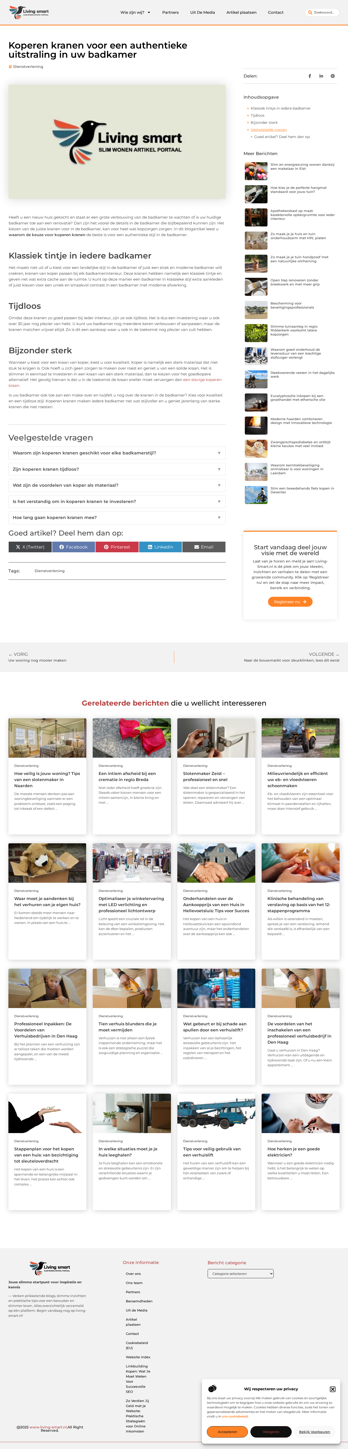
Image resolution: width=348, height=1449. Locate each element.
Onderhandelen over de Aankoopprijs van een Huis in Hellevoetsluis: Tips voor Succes (216, 904)
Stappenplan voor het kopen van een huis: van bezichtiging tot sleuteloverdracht (46, 1155)
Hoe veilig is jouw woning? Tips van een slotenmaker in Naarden (47, 779)
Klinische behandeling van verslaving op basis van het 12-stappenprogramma (298, 904)
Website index (138, 1357)
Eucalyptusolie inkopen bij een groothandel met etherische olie (298, 398)
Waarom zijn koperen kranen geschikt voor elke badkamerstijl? (117, 452)
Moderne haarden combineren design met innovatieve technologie (301, 421)
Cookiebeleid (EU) (137, 1345)
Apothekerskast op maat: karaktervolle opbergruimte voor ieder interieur (303, 215)
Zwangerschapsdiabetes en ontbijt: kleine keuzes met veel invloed (301, 444)
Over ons (133, 1274)
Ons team (134, 1283)
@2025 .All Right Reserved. (50, 1429)
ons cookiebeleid (235, 1416)
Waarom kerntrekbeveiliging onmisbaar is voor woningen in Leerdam (297, 469)
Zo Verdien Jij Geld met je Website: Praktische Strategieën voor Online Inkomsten (137, 1416)
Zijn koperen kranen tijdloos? (117, 469)
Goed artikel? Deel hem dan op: (282, 136)
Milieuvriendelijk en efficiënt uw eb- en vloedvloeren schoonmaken (297, 779)
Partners (170, 12)
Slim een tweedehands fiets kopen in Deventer (302, 490)
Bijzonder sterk (264, 122)
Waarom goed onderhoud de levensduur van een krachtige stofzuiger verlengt (296, 353)
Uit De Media (202, 12)
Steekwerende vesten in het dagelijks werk (303, 375)
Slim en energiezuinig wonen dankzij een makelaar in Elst (302, 166)
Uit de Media (137, 1310)
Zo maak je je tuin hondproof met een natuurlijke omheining (299, 259)
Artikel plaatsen (241, 12)
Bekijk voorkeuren (314, 1432)
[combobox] (322, 12)
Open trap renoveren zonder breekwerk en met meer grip (295, 282)
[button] (332, 1389)
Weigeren (271, 1432)
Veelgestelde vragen (269, 129)
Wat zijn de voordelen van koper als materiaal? (117, 485)
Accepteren (227, 1432)
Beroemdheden (139, 1301)
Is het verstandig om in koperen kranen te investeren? (117, 501)
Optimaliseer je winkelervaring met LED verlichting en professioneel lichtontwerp (131, 904)
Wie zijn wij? (132, 12)
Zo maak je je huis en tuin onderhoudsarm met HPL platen (298, 236)
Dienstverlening (28, 66)
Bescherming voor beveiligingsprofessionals (292, 305)
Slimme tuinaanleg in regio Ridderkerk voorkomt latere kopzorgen (294, 330)
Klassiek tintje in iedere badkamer (281, 108)
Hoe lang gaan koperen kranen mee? (117, 517)
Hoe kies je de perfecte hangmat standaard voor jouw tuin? (299, 190)
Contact (276, 12)
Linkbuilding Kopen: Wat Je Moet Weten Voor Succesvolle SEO (138, 1379)
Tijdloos (257, 115)
